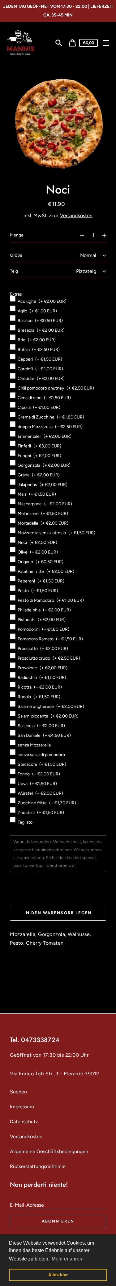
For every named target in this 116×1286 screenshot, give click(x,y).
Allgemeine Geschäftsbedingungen (49, 1151)
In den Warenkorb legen (58, 912)
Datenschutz (24, 1122)
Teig (14, 271)
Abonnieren (58, 1221)
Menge (17, 235)
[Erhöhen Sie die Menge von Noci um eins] (107, 235)
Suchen (18, 1092)
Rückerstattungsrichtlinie (38, 1166)
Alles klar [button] (58, 1274)
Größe (16, 255)
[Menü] (106, 43)
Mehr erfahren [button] (67, 1258)
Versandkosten (76, 215)
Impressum (22, 1107)
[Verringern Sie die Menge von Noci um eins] (79, 235)
